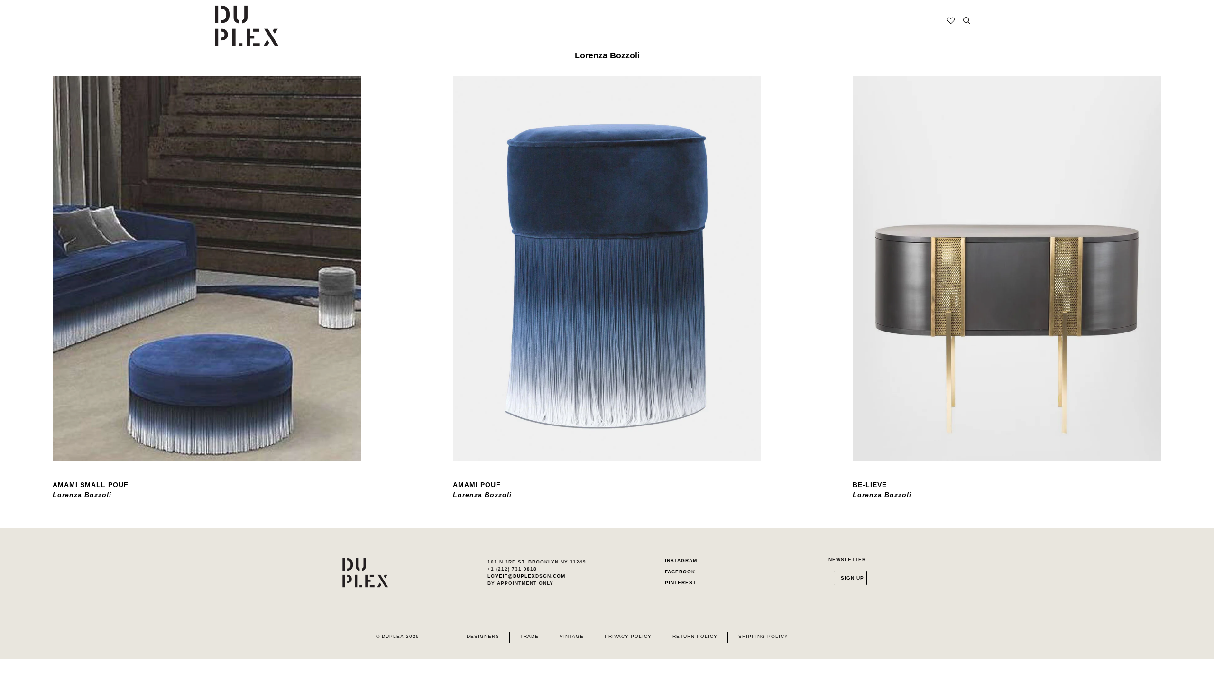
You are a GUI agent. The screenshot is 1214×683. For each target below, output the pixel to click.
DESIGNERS (483, 636)
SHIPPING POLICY (763, 636)
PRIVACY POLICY (628, 636)
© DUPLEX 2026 (397, 636)
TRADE (529, 636)
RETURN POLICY (694, 636)
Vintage (572, 636)
